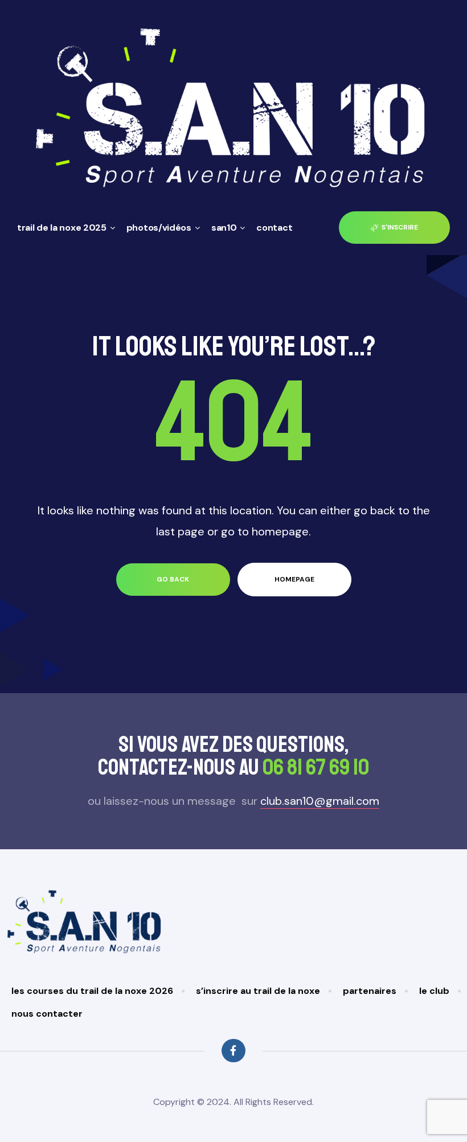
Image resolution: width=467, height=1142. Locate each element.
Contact (274, 228)
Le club (434, 991)
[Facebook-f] (233, 1050)
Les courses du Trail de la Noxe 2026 (92, 991)
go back (173, 579)
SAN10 (224, 228)
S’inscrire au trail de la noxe (258, 991)
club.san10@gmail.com (319, 800)
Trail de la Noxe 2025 (61, 228)
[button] (394, 227)
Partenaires (369, 991)
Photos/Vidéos (158, 228)
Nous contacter (47, 1014)
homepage (294, 579)
